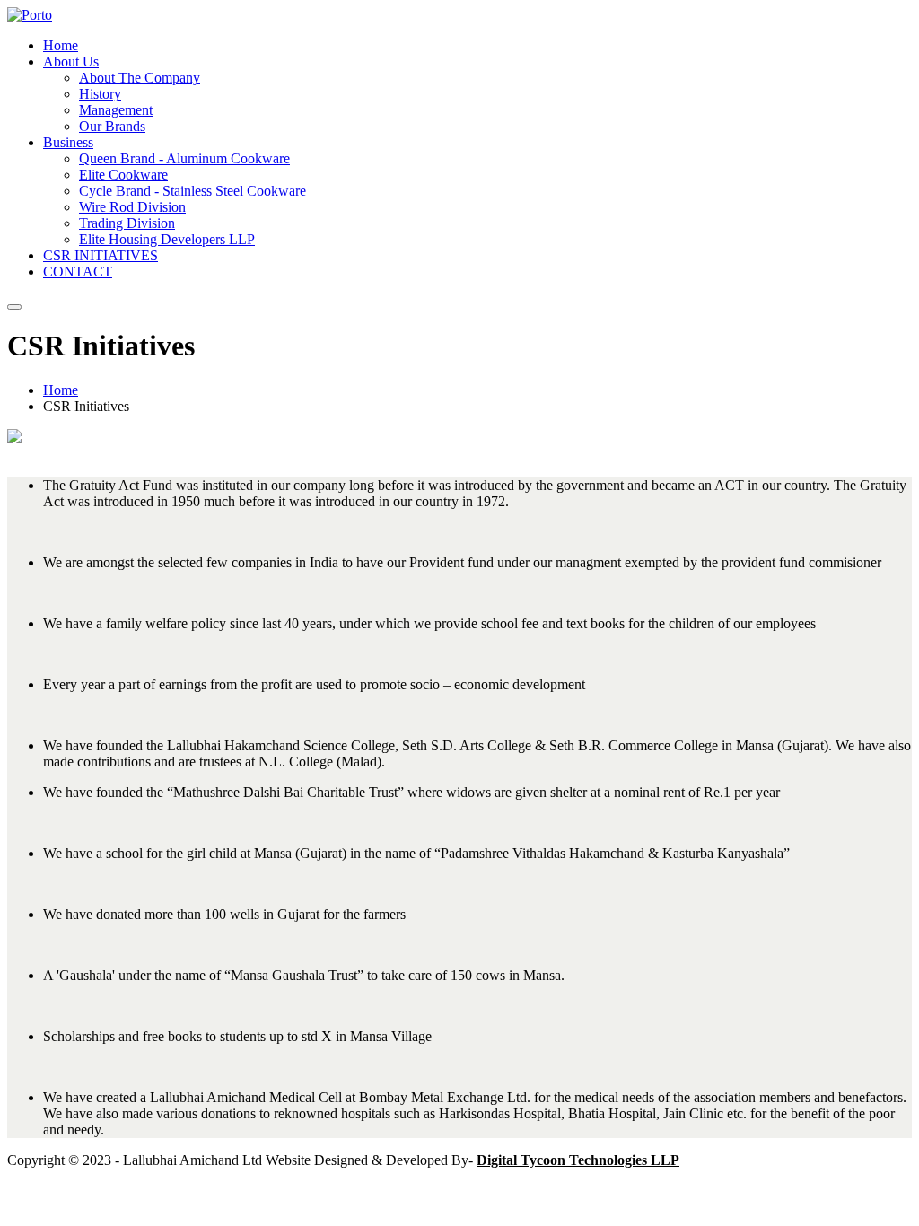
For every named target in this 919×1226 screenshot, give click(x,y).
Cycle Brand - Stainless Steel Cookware (192, 190)
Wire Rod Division (132, 207)
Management (116, 110)
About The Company (139, 77)
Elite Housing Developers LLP (167, 239)
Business (68, 142)
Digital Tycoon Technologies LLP (578, 1160)
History (100, 93)
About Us (71, 61)
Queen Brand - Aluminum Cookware (184, 158)
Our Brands (112, 126)
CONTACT (77, 271)
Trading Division (127, 223)
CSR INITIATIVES (100, 255)
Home (60, 45)
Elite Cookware (123, 174)
